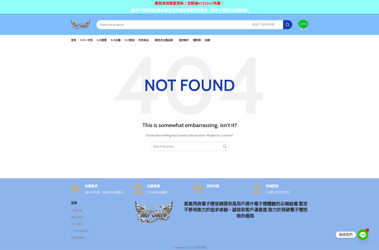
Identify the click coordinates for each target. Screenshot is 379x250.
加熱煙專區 (78, 237)
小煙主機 (76, 210)
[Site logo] (80, 24)
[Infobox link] (99, 189)
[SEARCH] (287, 24)
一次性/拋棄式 (80, 231)
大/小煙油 (77, 224)
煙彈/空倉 (77, 217)
